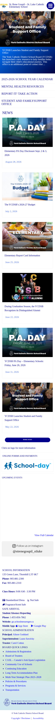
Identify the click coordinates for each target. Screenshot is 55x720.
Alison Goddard (20, 634)
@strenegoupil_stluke (27, 551)
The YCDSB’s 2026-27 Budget (20, 204)
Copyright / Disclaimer (20, 718)
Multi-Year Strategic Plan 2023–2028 (23, 677)
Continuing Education (16, 668)
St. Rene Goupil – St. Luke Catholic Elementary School (26, 5)
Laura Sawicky (27, 638)
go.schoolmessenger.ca (23, 621)
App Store (23, 626)
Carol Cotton (17, 643)
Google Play (39, 626)
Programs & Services (15, 685)
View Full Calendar (44, 535)
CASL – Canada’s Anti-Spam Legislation (25, 660)
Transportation (12, 690)
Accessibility (38, 718)
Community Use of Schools (18, 664)
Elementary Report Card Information (22, 255)
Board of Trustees (13, 655)
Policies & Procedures (16, 681)
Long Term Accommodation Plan (21, 673)
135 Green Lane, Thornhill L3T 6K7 (20, 574)
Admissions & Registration (18, 651)
